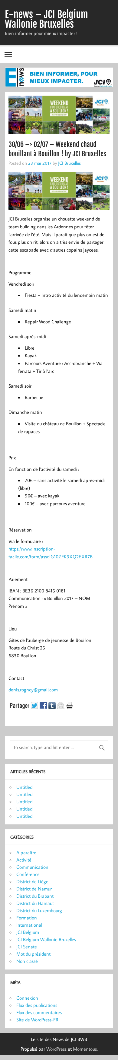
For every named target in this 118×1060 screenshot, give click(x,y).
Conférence (28, 874)
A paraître (26, 852)
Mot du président (33, 954)
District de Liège (32, 881)
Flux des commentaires (39, 1012)
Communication (32, 867)
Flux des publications (36, 1005)
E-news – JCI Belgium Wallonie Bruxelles (46, 19)
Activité (23, 860)
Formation (26, 918)
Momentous (85, 1049)
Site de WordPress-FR (37, 1020)
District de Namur (34, 889)
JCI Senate (26, 947)
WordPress (56, 1049)
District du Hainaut (35, 903)
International (29, 925)
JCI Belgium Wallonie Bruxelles (46, 939)
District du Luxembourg (39, 910)
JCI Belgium (27, 932)
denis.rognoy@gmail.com (33, 690)
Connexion (27, 998)
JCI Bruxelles (69, 163)
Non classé (27, 961)
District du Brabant (35, 896)
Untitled (24, 787)
